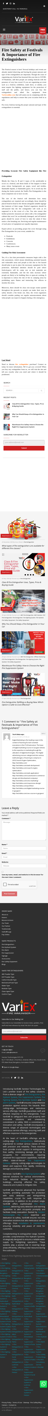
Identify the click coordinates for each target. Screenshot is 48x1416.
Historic (4, 917)
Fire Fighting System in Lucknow (5, 1346)
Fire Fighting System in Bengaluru (5, 1270)
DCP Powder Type (8, 977)
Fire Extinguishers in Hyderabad (17, 1301)
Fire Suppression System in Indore (30, 1364)
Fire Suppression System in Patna (29, 1357)
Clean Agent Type (8, 991)
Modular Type (7, 988)
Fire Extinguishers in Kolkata (17, 1308)
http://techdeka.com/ (19, 763)
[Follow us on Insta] (18, 1077)
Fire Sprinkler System (27, 1100)
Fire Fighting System (29, 617)
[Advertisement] (24, 138)
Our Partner (6, 926)
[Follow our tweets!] (15, 1077)
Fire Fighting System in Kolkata (5, 1306)
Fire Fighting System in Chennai (5, 1285)
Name (4, 844)
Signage (4, 956)
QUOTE (42, 30)
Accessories (6, 959)
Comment (6, 818)
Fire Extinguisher (29, 542)
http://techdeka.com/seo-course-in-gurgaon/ (28, 793)
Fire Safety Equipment (8, 620)
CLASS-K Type (6, 994)
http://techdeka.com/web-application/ (25, 773)
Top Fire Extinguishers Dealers (41, 1306)
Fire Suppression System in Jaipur (29, 1349)
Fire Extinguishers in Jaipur (17, 1331)
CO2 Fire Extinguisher (8, 659)
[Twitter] (7, 3)
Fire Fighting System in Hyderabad (5, 1298)
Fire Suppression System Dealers (41, 1313)
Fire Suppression (8, 953)
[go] (41, 390)
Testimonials (6, 929)
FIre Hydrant (39, 617)
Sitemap (26, 1402)
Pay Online (5, 934)
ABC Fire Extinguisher (27, 615)
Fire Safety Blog (35, 1402)
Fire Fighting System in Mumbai (5, 1278)
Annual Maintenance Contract (40, 1331)
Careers (4, 1405)
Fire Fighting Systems (31, 1174)
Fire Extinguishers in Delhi (17, 1293)
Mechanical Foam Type (10, 983)
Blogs (4, 964)
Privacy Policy (6, 1402)
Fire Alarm (5, 950)
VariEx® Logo (6, 932)
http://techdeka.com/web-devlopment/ (26, 765)
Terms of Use (17, 1402)
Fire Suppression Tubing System (29, 1265)
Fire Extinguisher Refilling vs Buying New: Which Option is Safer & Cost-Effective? (22, 703)
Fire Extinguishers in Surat (17, 1354)
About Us (5, 915)
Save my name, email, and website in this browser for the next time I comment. (22, 876)
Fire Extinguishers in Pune (17, 1324)
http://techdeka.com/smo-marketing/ (25, 781)
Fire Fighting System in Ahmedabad (5, 1313)
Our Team (5, 923)
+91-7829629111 (22, 9)
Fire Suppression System (29, 1097)
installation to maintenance (32, 1223)
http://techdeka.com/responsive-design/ (26, 783)
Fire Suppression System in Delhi (29, 1303)
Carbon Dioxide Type (9, 980)
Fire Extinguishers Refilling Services (42, 1265)
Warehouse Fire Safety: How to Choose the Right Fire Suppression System (23, 666)
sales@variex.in (11, 1052)
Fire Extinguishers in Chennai (17, 1285)
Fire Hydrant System (9, 947)
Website (5, 862)
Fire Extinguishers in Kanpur (17, 1369)
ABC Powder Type (8, 974)
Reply (43, 733)
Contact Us (12, 1405)
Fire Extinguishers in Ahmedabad (17, 1316)
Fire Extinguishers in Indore (17, 1346)
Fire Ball (40, 1367)
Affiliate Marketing (39, 657)
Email (4, 853)
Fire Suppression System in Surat (29, 1372)
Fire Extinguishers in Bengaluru (17, 1270)
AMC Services (38, 615)
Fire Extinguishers (8, 944)
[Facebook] (3, 3)
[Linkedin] (14, 3)
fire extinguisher (21, 364)
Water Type (6, 986)
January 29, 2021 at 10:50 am (20, 737)
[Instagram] (10, 3)
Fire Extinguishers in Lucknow (17, 1362)
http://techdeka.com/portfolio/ (23, 786)
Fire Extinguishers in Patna (17, 1339)
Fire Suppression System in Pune (29, 1341)
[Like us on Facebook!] (11, 1077)
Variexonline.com (8, 95)
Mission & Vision (7, 920)
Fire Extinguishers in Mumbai (17, 1278)
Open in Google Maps (11, 1067)
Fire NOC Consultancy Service (40, 1362)
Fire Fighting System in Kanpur (5, 1354)
